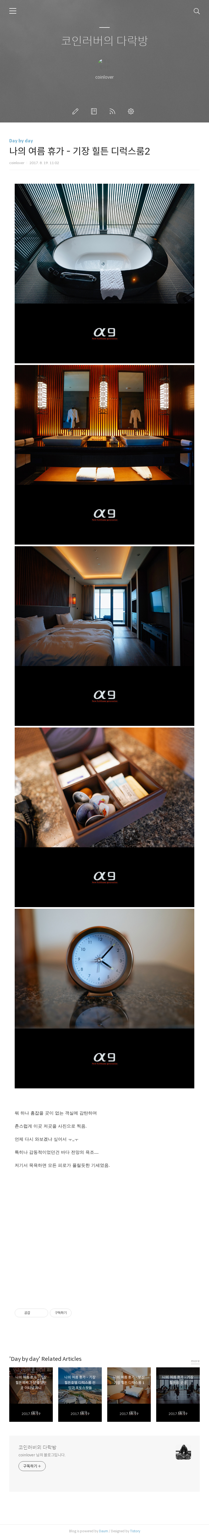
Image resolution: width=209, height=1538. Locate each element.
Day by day (21, 141)
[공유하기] (35, 1313)
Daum (103, 1531)
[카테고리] (13, 11)
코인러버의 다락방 (104, 41)
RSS (113, 111)
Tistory (135, 1531)
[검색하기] (197, 11)
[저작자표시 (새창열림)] (74, 1313)
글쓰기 (76, 111)
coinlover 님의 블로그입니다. (42, 1455)
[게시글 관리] (42, 1313)
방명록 (95, 111)
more (195, 1361)
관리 (132, 111)
